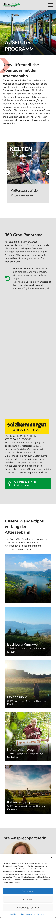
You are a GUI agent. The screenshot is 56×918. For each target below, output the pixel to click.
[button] (51, 857)
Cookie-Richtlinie (17, 914)
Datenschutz (31, 914)
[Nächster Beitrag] (48, 172)
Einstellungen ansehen (28, 907)
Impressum (41, 914)
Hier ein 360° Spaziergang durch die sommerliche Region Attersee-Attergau (27, 248)
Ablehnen (28, 899)
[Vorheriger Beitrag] (7, 172)
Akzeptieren (28, 891)
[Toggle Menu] (50, 4)
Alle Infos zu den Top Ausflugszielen (25, 483)
